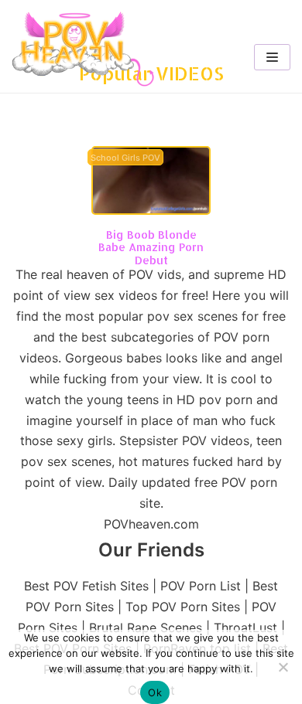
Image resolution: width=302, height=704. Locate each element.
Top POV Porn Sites (182, 606)
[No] (282, 667)
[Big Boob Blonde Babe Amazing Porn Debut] (151, 210)
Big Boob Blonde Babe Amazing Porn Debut (151, 247)
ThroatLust (245, 627)
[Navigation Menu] (272, 57)
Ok (155, 692)
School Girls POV (125, 158)
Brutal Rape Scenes (145, 627)
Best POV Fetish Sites (86, 585)
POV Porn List (200, 585)
